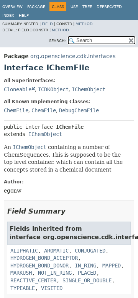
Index (8, 15)
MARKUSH (21, 273)
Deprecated (109, 7)
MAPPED (111, 265)
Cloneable (17, 89)
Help (24, 15)
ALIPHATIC (24, 251)
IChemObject (88, 89)
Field (47, 24)
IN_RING (85, 265)
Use (74, 7)
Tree (87, 7)
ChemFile (16, 110)
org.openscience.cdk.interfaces (72, 56)
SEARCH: (57, 41)
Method (84, 24)
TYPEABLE (22, 288)
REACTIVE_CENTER (33, 280)
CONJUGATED (90, 251)
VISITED (51, 288)
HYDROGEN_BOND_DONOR (39, 265)
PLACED (87, 273)
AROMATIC (56, 251)
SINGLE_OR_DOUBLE (87, 280)
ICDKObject (53, 89)
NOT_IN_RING (55, 273)
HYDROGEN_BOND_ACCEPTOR (44, 258)
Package (36, 7)
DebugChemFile (79, 110)
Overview (12, 7)
